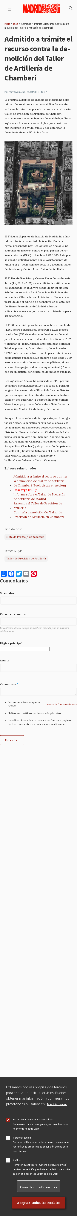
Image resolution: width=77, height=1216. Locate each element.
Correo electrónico (13, 614)
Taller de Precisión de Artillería (26, 558)
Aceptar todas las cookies (38, 1202)
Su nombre (7, 593)
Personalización (22, 1137)
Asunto (5, 660)
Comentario (8, 684)
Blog (15, 23)
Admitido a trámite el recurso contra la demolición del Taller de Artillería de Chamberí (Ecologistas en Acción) (40, 481)
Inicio (7, 23)
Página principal (11, 643)
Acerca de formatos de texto (62, 704)
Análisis (17, 1160)
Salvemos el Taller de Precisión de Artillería (37, 505)
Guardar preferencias (38, 1187)
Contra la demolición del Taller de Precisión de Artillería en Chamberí (38, 514)
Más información (57, 1104)
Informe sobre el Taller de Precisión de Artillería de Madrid (39, 496)
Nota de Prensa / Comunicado (25, 536)
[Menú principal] (9, 8)
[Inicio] (41, 8)
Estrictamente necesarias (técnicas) (33, 1119)
